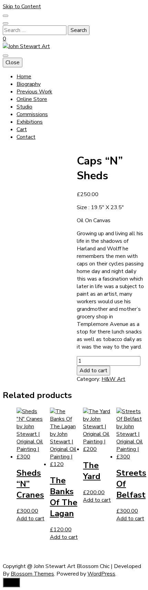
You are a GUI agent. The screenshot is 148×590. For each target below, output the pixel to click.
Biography (29, 84)
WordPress (101, 574)
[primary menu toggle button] (5, 56)
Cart (22, 129)
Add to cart (93, 370)
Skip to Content (22, 6)
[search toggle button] (5, 23)
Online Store (32, 99)
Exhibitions (30, 122)
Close (13, 62)
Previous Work (34, 91)
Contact (26, 137)
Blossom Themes (32, 574)
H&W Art (113, 379)
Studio (24, 107)
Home (24, 76)
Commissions (32, 114)
